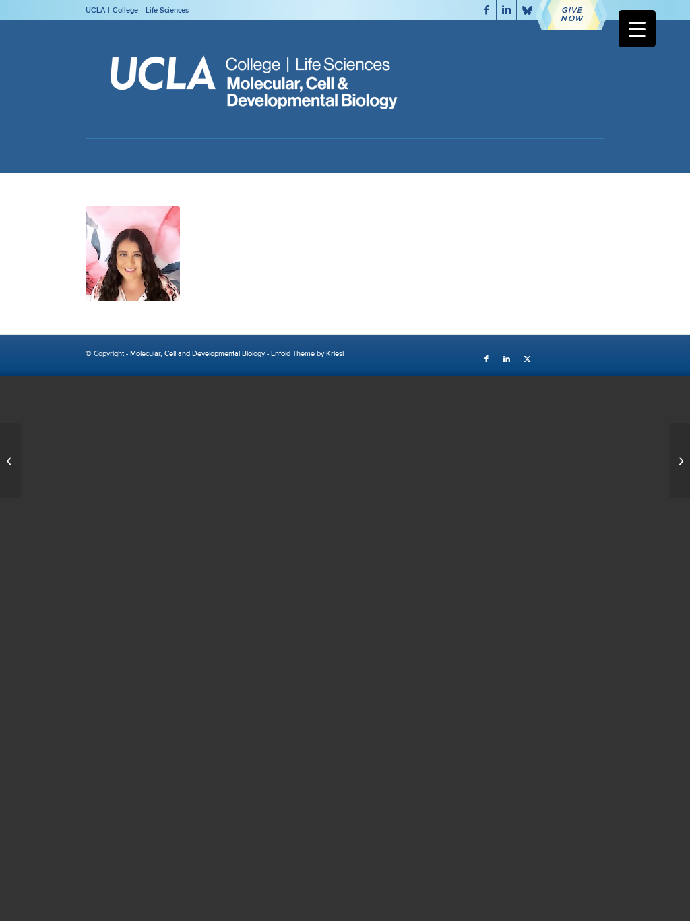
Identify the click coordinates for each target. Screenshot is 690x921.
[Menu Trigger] (637, 28)
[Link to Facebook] (486, 10)
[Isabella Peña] (10, 460)
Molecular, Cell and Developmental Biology (197, 353)
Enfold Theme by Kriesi (307, 353)
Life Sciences (167, 10)
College (125, 10)
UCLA (95, 10)
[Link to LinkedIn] (506, 10)
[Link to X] (527, 10)
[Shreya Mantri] (679, 460)
